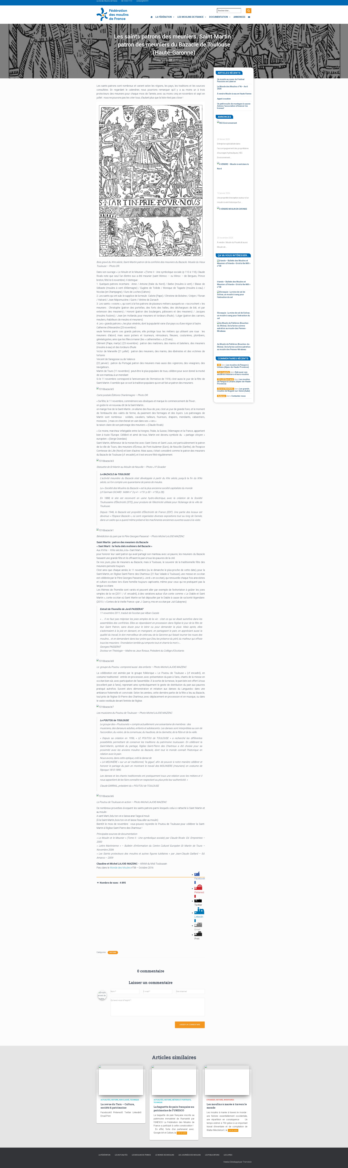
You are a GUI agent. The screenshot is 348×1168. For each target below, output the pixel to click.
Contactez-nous (238, 396)
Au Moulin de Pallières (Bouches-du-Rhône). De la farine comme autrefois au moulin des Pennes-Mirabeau (233, 347)
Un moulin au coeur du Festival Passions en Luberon (230, 80)
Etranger (211, 1100)
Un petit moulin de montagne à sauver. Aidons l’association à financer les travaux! (234, 106)
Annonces (239, 17)
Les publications (212, 1155)
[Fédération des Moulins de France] (112, 14)
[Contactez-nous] (249, 17)
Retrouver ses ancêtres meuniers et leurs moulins (233, 373)
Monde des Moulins (120, 867)
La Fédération (163, 17)
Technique (134, 1100)
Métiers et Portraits (181, 1100)
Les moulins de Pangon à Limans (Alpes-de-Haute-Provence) (233, 366)
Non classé (124, 1100)
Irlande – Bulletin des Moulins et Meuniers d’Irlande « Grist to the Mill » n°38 (233, 284)
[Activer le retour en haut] (342, 1162)
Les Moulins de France (190, 17)
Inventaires (229, 1100)
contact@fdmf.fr (142, 1)
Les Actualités (121, 1155)
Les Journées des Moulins (189, 1155)
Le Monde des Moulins (164, 1155)
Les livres (228, 1155)
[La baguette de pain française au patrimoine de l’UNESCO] (174, 1080)
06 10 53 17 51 (126, 1)
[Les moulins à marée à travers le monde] (227, 1080)
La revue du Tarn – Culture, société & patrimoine (117, 1106)
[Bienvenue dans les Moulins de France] (151, 17)
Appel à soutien (224, 99)
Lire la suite (182, 1133)
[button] (173, 17)
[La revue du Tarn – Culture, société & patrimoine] (121, 1080)
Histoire (113, 952)
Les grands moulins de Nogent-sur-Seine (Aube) (233, 390)
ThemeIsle (247, 1162)
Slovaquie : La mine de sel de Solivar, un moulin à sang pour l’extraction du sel (233, 315)
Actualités (105, 1100)
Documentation (218, 17)
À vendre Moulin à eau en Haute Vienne (234, 94)
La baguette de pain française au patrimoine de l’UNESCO (174, 1108)
